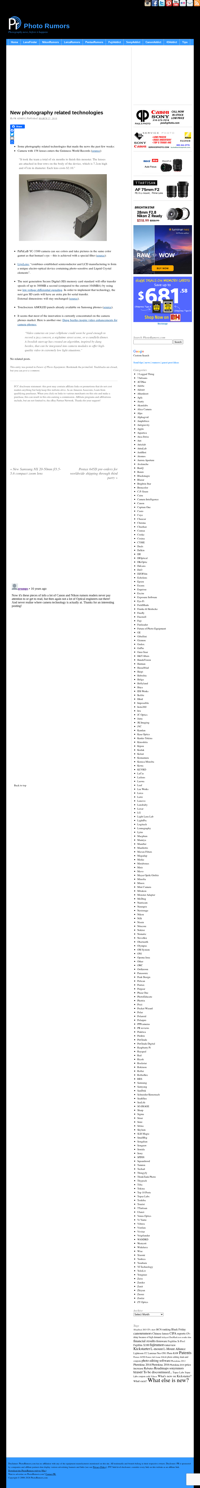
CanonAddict (153, 42)
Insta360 (141, 707)
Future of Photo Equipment (50, 367)
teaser (138, 1371)
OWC (140, 965)
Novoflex (142, 938)
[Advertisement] (64, 78)
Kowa (140, 765)
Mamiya (141, 840)
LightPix (142, 820)
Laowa (140, 781)
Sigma (140, 1114)
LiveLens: (23, 264)
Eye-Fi (140, 601)
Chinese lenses (160, 1333)
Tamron (141, 1165)
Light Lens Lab (145, 816)
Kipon (140, 746)
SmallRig (142, 1137)
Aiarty (140, 401)
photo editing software (156, 1360)
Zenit (140, 1286)
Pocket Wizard (145, 1008)
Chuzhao (142, 526)
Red (139, 1055)
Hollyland (142, 683)
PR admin (19, 118)
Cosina (141, 538)
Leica (140, 793)
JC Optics (142, 714)
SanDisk (141, 1090)
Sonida (141, 1149)
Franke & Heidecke (147, 609)
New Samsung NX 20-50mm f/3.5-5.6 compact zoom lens (35, 471)
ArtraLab (142, 448)
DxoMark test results (178, 1337)
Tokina (141, 1188)
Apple (140, 429)
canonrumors (142, 1333)
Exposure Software (147, 597)
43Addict (171, 42)
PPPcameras (143, 1024)
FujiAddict (114, 42)
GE (139, 632)
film (189, 1337)
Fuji (139, 620)
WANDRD (142, 1239)
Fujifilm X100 (141, 1345)
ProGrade (142, 1039)
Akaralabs (142, 405)
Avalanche (142, 464)
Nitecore (141, 926)
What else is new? (168, 1380)
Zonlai (140, 1298)
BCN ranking (163, 1329)
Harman (141, 663)
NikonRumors (50, 42)
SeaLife (141, 1102)
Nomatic (141, 934)
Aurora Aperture (145, 460)
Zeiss (140, 1278)
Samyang (142, 1086)
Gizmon (141, 640)
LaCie (140, 773)
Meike (140, 859)
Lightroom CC (140, 1353)
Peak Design (143, 977)
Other (140, 961)
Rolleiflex (142, 1075)
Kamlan (141, 730)
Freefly (141, 613)
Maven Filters (144, 851)
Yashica (141, 1259)
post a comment (31, 370)
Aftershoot (142, 393)
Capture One (144, 507)
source (96, 151)
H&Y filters (143, 656)
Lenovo (141, 801)
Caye (140, 515)
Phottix (141, 1000)
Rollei (140, 1071)
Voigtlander (143, 1235)
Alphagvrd (143, 417)
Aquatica (142, 432)
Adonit (141, 389)
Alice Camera (144, 409)
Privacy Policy (99, 1466)
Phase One (142, 992)
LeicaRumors (72, 42)
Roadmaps (161, 1368)
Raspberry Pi (144, 1047)
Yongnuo (142, 1274)
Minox (141, 883)
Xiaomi (141, 1255)
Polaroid (141, 1016)
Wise (140, 1251)
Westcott (141, 1243)
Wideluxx (142, 1247)
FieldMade (143, 605)
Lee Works (142, 789)
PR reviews (143, 1028)
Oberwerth (142, 942)
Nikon (140, 914)
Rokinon (142, 1067)
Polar (140, 1012)
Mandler (141, 844)
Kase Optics (143, 734)
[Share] (64, 142)
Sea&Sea (142, 1098)
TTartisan (142, 1208)
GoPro (140, 648)
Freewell (141, 616)
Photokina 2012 (178, 1360)
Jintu (140, 718)
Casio (140, 511)
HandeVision (144, 660)
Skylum (141, 1129)
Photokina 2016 (160, 1364)
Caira (140, 495)
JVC (139, 726)
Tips (185, 42)
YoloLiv (141, 1270)
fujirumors (157, 1344)
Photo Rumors (47, 26)
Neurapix (142, 906)
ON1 (139, 953)
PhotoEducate (144, 996)
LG (139, 812)
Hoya (140, 687)
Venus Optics (144, 1216)
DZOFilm (142, 573)
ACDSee (141, 382)
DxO (139, 570)
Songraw (141, 1145)
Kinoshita (142, 742)
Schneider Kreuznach (148, 1094)
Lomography (144, 828)
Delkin (141, 550)
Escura (140, 585)
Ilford (140, 699)
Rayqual (141, 1051)
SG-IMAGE (143, 1106)
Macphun (142, 836)
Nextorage (142, 910)
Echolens (142, 577)
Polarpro (141, 1020)
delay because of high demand (147, 1337)
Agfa (139, 397)
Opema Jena (143, 957)
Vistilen (141, 1227)
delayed (165, 1337)
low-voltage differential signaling (42, 290)
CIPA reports (178, 1333)
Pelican (141, 981)
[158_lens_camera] (63, 243)
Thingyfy (142, 1173)
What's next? (140, 1381)
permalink (87, 367)
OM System (143, 949)
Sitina (140, 1126)
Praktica (141, 1032)
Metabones (143, 863)
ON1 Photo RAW (170, 1353)
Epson (140, 581)
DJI (139, 554)
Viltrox (141, 1223)
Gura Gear (142, 652)
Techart (141, 1169)
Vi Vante (141, 1220)
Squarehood (143, 1161)
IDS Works (142, 691)
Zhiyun (141, 1290)
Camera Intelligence (148, 499)
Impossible (143, 703)
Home (14, 42)
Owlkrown (142, 969)
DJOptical (142, 558)
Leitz (140, 797)
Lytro (140, 832)
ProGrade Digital (146, 1043)
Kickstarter (141, 1348)
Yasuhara (142, 1263)
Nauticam (142, 902)
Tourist (141, 1204)
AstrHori (141, 452)
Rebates (149, 1368)
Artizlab (141, 444)
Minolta (141, 879)
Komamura (143, 757)
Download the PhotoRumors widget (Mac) (27, 1470)
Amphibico (143, 421)
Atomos (141, 456)
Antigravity (143, 425)
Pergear (141, 988)
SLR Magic (143, 1133)
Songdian (142, 1141)
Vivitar (141, 1231)
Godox (141, 644)
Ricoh (140, 1059)
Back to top (20, 785)
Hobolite (142, 675)
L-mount (157, 1348)
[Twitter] (64, 134)
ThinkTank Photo (146, 1176)
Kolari (140, 754)
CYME (141, 542)
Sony (140, 1153)
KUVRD (141, 769)
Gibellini (142, 636)
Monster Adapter (146, 895)
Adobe (140, 385)
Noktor (141, 930)
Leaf (139, 785)
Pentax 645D (139, 1356)
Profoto (141, 1035)
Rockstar (142, 1063)
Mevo (140, 871)
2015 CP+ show (149, 1329)
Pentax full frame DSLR (156, 1357)
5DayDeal (137, 1329)
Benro (140, 472)
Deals (140, 546)
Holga (140, 679)
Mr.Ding (141, 898)
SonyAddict (133, 42)
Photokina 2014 (142, 1364)
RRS (139, 1079)
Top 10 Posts (144, 1192)
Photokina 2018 (177, 1364)
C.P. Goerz (142, 491)
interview (170, 1345)
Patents (185, 1352)
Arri (139, 440)
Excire (140, 593)
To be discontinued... (157, 1372)
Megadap (142, 855)
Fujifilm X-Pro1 (176, 1341)
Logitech (142, 824)
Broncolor (142, 487)
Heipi (140, 671)
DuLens (141, 566)
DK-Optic (142, 562)
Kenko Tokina (144, 738)
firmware (161, 1341)
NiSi (139, 918)
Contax (141, 530)
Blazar (140, 479)
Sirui (139, 1122)
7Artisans (142, 378)
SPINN (140, 1157)
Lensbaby (142, 804)
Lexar (140, 808)
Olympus (142, 945)
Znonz (140, 1294)
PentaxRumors (94, 42)
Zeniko (141, 1282)
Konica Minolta (145, 761)
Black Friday (178, 1329)
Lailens (141, 777)
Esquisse (141, 589)
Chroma (141, 523)
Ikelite (140, 695)
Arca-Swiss (143, 436)
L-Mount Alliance (174, 1349)
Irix (139, 710)
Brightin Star (144, 483)
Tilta (139, 1184)
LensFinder (30, 42)
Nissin (140, 922)
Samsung (142, 1082)
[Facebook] (64, 130)
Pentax (141, 985)
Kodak (140, 750)
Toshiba (141, 1200)
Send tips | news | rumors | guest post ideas (156, 362)
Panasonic (142, 973)
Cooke (140, 534)
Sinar (140, 1118)
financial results (144, 1340)
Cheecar (141, 519)
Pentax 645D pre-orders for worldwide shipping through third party (94, 473)
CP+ (188, 1333)
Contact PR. (51, 1474)
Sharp (140, 1110)
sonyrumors (176, 1368)
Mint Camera (144, 887)
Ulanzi (140, 1212)
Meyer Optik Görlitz (148, 875)
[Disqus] (64, 631)
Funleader (142, 624)
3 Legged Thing (145, 374)
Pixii (139, 1004)
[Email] (64, 138)
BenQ (140, 468)
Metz (140, 867)
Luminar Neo (154, 1353)
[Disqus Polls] (64, 533)
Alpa (139, 413)
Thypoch (142, 1180)
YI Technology (145, 1267)
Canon (140, 503)
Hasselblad (143, 667)
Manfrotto (142, 848)
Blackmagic (143, 476)
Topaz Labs (143, 1196)
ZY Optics (142, 1302)
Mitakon (141, 891)
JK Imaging (143, 722)
